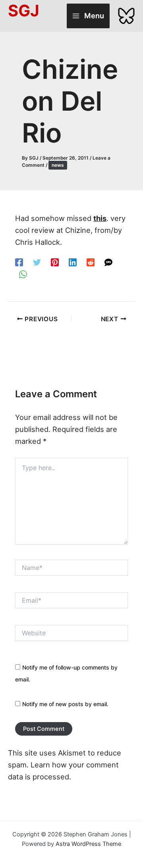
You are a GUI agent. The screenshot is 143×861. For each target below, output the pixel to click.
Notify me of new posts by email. (65, 704)
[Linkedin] (73, 261)
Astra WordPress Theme (88, 843)
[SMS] (108, 261)
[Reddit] (91, 261)
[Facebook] (19, 261)
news (58, 165)
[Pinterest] (55, 261)
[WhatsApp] (23, 273)
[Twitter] (37, 261)
